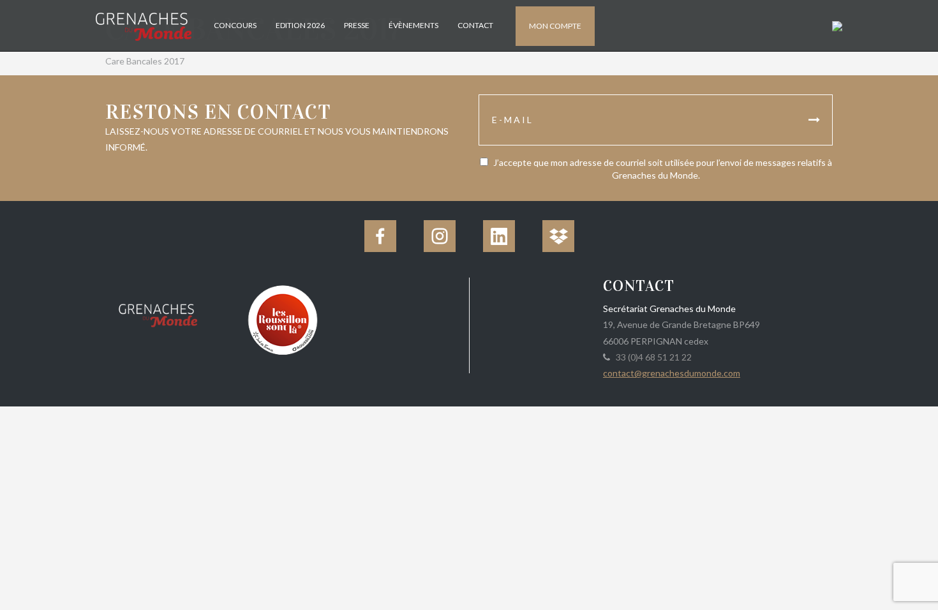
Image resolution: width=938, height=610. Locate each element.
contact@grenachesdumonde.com (671, 373)
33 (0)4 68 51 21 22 (652, 357)
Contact (475, 25)
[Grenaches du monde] (158, 313)
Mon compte (555, 26)
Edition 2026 (300, 25)
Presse (356, 25)
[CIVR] (282, 319)
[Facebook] (380, 236)
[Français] (835, 25)
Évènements (413, 25)
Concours (235, 25)
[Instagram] (440, 236)
